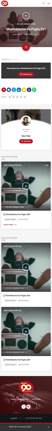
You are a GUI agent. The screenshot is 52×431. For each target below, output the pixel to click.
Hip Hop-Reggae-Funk (26, 24)
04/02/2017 (23, 219)
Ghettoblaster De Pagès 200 (17, 214)
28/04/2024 (23, 365)
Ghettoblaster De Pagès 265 (17, 360)
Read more (10, 225)
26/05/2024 (23, 301)
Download (26, 74)
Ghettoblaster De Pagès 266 (17, 295)
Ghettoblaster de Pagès (12, 165)
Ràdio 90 (21, 418)
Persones (36, 399)
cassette (15, 59)
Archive (26, 141)
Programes (23, 399)
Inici (13, 399)
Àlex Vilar (17, 34)
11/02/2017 (28, 34)
